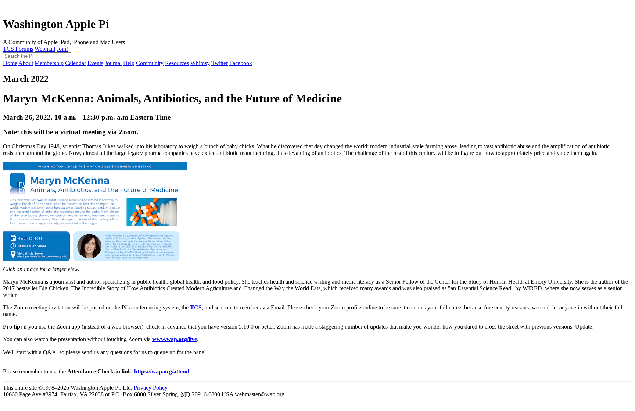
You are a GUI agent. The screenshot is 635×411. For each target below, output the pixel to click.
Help (128, 63)
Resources (177, 63)
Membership (49, 63)
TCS (196, 307)
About (25, 63)
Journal (113, 63)
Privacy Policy (151, 388)
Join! (62, 49)
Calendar (75, 63)
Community (150, 63)
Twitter (219, 63)
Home (10, 63)
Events (95, 63)
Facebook (240, 63)
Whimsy (200, 63)
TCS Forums (18, 49)
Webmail (45, 49)
